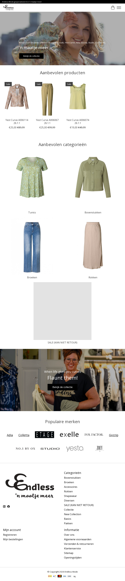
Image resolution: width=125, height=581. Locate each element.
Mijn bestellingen (13, 539)
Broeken (32, 277)
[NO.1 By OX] (25, 449)
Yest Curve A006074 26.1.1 (77, 121)
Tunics (32, 212)
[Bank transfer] (69, 576)
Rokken (93, 277)
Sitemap (68, 553)
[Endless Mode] (8, 7)
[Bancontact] (55, 576)
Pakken (68, 523)
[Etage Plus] (44, 435)
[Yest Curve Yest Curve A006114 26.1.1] (16, 98)
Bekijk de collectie (31, 56)
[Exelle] (69, 435)
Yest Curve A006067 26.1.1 (47, 121)
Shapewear (70, 496)
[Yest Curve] (74, 449)
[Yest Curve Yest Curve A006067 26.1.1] (47, 98)
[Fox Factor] (93, 435)
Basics (67, 518)
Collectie (69, 509)
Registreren (10, 534)
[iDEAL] (50, 576)
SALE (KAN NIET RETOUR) (62, 342)
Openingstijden (73, 557)
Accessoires (70, 487)
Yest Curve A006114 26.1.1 (16, 121)
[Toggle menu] (119, 8)
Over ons (69, 534)
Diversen (69, 500)
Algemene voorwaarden (77, 539)
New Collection (72, 514)
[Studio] (50, 449)
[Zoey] (99, 449)
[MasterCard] (60, 576)
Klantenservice (72, 548)
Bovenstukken (93, 212)
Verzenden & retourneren (79, 544)
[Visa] (64, 576)
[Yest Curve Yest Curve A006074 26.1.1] (77, 98)
